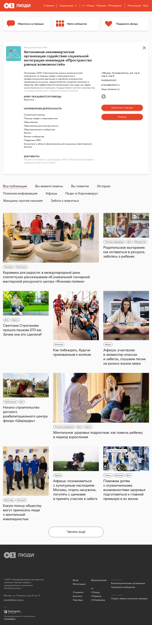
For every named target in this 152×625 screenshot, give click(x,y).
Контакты (77, 596)
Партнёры (78, 600)
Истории (103, 186)
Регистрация (79, 584)
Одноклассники (99, 580)
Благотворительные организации (128, 583)
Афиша (51, 193)
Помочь (122, 117)
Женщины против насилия (23, 201)
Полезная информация (20, 193)
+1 (83, 6)
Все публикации (15, 186)
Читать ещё (76, 532)
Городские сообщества (123, 587)
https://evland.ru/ (110, 89)
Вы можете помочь (49, 186)
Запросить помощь (122, 108)
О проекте (49, 6)
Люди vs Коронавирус (81, 193)
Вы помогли (80, 186)
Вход (75, 580)
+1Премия (100, 6)
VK (103, 96)
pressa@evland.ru (110, 85)
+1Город (90, 6)
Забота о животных (65, 201)
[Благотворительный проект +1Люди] (19, 5)
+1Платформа (114, 6)
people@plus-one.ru (14, 600)
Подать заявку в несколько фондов (129, 598)
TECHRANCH (9, 619)
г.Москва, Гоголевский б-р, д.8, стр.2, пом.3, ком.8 (120, 74)
